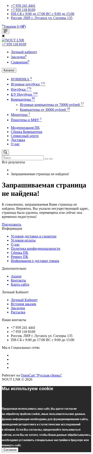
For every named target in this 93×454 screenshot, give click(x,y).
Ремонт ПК (19, 257)
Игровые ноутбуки (28, 84)
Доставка (18, 140)
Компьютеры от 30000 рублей (45, 110)
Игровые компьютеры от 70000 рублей (52, 105)
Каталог (9, 70)
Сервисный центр (25, 136)
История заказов (23, 304)
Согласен (10, 450)
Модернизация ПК (25, 128)
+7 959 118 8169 (14, 44)
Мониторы (20, 115)
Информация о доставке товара (35, 261)
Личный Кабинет (24, 300)
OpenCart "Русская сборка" (41, 375)
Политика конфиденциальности (35, 248)
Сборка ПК (19, 252)
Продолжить (11, 224)
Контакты (18, 280)
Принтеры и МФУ (26, 120)
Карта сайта (20, 284)
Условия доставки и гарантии (33, 236)
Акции (16, 276)
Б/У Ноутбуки (24, 94)
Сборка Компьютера (26, 132)
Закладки (18, 308)
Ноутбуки (21, 89)
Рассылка (18, 312)
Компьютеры (23, 99)
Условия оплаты (23, 240)
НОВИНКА (21, 79)
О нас (15, 144)
